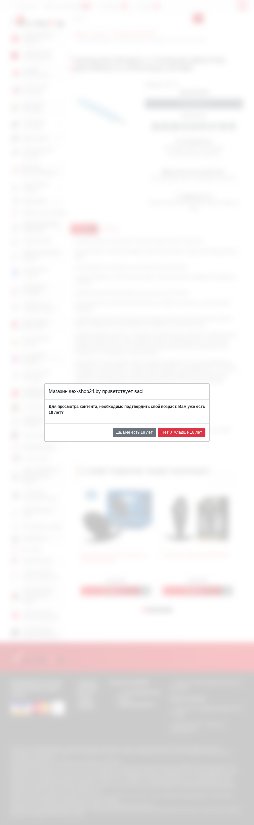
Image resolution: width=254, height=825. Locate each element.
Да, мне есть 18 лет (134, 432)
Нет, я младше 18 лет (181, 432)
